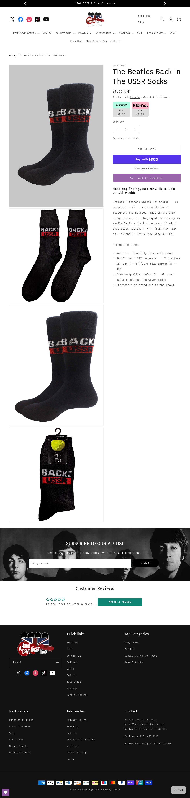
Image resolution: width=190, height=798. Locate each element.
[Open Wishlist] (5, 792)
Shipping (135, 97)
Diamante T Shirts (21, 720)
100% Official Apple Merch (95, 3)
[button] (26, 33)
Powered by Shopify (110, 790)
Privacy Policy (77, 720)
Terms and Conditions (81, 739)
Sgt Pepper (16, 739)
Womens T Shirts (19, 752)
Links (70, 668)
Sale (12, 733)
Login (70, 759)
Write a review (120, 601)
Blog (70, 649)
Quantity (118, 122)
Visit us (72, 746)
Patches (129, 649)
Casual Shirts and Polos (141, 655)
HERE (166, 189)
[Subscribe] (57, 662)
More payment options (147, 168)
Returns (72, 675)
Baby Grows (132, 642)
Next (164, 3)
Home (12, 55)
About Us (72, 642)
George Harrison (19, 726)
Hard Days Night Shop (89, 790)
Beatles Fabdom (77, 695)
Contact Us (74, 655)
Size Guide (74, 681)
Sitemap (72, 688)
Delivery (72, 662)
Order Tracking (77, 752)
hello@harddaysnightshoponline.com (148, 743)
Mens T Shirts (134, 662)
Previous (25, 3)
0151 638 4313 (149, 736)
